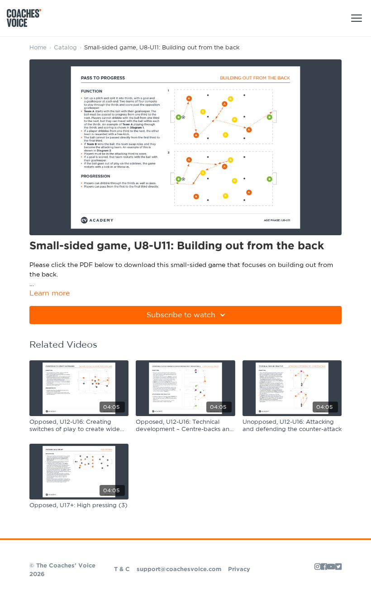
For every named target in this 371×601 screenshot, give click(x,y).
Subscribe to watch (181, 315)
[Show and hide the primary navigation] (356, 18)
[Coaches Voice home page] (27, 18)
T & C (122, 569)
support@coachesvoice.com (179, 569)
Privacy (239, 569)
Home (38, 48)
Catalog (65, 48)
